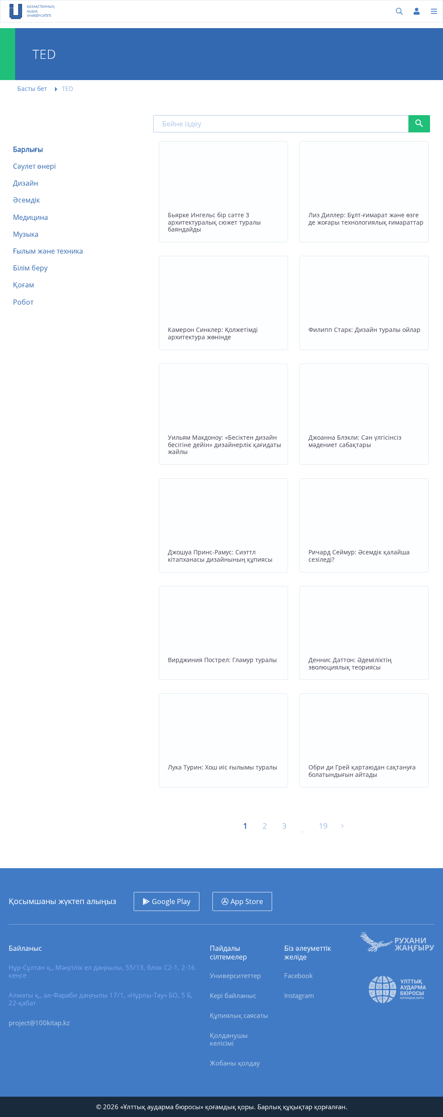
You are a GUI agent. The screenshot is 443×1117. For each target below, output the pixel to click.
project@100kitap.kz (39, 1022)
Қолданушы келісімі (229, 1039)
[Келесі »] (342, 826)
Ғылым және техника (48, 251)
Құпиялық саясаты (239, 1015)
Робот (23, 302)
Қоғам (23, 285)
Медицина (30, 217)
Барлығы (28, 149)
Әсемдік (26, 200)
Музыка (26, 234)
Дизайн (25, 183)
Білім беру (30, 268)
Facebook (298, 975)
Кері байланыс (233, 995)
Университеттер (235, 975)
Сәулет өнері (34, 166)
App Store (247, 901)
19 (323, 826)
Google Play (171, 901)
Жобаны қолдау (235, 1063)
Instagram (299, 995)
